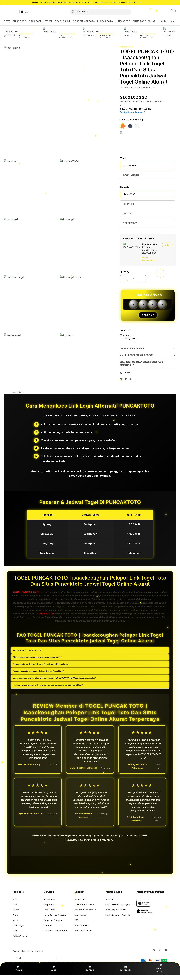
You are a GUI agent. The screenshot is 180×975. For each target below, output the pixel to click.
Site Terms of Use (84, 930)
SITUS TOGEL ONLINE (144, 21)
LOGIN (54, 970)
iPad (15, 904)
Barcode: (141, 87)
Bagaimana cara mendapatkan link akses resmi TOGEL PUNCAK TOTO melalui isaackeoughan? (54, 678)
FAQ (77, 920)
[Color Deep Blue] (130, 126)
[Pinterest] (131, 379)
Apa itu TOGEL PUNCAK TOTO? (27, 650)
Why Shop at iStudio (115, 910)
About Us (110, 899)
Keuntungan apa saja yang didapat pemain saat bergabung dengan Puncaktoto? (48, 685)
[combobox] (100, 11)
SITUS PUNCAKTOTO (84, 21)
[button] (7, 21)
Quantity (124, 271)
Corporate (49, 904)
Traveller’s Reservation (55, 930)
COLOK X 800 (130, 223)
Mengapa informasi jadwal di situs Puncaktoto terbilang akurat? (41, 664)
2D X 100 (127, 213)
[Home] (53, 23)
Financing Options (53, 920)
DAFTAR (90, 970)
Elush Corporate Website (117, 915)
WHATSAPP (126, 970)
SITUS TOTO (19, 21)
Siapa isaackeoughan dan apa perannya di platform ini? (37, 657)
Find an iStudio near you (117, 904)
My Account (81, 899)
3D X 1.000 (128, 204)
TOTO (7, 21)
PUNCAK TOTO (105, 21)
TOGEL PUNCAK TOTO (26, 592)
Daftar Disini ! (142, 3)
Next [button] (174, 2)
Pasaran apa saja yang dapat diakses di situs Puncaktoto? (38, 671)
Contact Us (80, 915)
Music (15, 920)
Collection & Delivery (85, 904)
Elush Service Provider (55, 915)
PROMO (18, 970)
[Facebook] (122, 379)
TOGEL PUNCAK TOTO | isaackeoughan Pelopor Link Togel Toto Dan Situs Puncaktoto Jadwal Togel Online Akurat (90, 3)
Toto (15, 930)
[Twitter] (126, 379)
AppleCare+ (49, 899)
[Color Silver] (137, 126)
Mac (15, 899)
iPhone (16, 910)
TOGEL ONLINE (62, 21)
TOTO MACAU (130, 165)
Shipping (137, 101)
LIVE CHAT (159, 970)
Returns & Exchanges (85, 910)
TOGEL (48, 21)
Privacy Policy (82, 925)
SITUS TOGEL (36, 21)
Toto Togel (18, 925)
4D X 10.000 (129, 194)
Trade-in (48, 925)
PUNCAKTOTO (122, 21)
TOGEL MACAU (131, 175)
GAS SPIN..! (148, 315)
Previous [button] (5, 2)
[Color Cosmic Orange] (123, 126)
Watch (16, 915)
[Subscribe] (56, 958)
